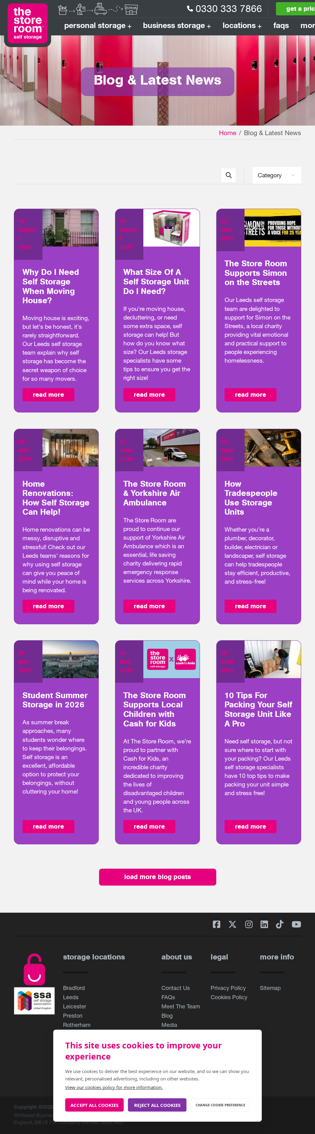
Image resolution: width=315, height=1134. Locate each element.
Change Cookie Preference (220, 1105)
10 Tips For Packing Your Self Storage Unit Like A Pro (258, 710)
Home (227, 133)
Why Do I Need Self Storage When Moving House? (50, 286)
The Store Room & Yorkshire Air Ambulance (154, 493)
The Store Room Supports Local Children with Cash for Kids (154, 710)
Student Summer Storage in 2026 (55, 700)
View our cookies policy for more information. (114, 1087)
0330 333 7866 (229, 8)
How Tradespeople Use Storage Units (251, 498)
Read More (48, 394)
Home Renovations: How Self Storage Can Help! (56, 498)
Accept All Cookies (94, 1105)
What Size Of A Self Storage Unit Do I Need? (156, 281)
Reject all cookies (157, 1105)
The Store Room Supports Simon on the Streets (256, 273)
